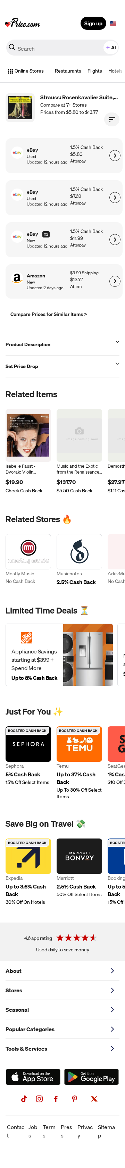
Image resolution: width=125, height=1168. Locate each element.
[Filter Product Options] (111, 119)
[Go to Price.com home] (22, 23)
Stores (14, 990)
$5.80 (76, 154)
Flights (95, 71)
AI (113, 47)
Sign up (93, 23)
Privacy (85, 1131)
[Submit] (12, 49)
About (14, 970)
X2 (46, 234)
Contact (15, 1131)
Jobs (33, 1131)
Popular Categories (30, 1029)
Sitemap (106, 1131)
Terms (49, 1131)
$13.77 (76, 279)
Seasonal (17, 1009)
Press (66, 1131)
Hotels (115, 71)
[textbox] (113, 23)
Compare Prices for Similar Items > (48, 314)
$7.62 (75, 196)
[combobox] (62, 47)
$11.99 (76, 238)
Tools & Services (26, 1048)
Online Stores (29, 71)
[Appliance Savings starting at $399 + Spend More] (59, 655)
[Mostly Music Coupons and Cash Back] (28, 560)
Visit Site (115, 155)
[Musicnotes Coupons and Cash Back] (79, 560)
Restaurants (68, 71)
